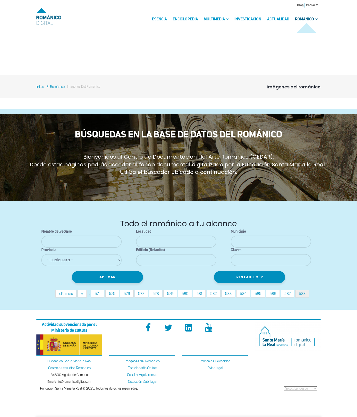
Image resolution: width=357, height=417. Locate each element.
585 (260, 294)
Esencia (159, 19)
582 (215, 294)
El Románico (55, 87)
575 (114, 294)
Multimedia (215, 19)
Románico (305, 19)
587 (289, 294)
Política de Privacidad (214, 361)
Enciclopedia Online (142, 368)
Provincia (48, 250)
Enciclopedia (185, 19)
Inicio (40, 87)
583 (230, 294)
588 (304, 295)
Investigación (247, 19)
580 (187, 294)
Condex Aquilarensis (142, 375)
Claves (236, 250)
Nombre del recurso (56, 232)
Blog (300, 5)
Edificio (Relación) (150, 250)
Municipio (238, 232)
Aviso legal (215, 368)
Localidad (143, 232)
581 (201, 294)
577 (143, 294)
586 (275, 294)
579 (172, 294)
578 (157, 294)
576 (129, 294)
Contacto (312, 5)
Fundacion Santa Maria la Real (69, 361)
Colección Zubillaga (142, 381)
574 (99, 294)
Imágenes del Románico (142, 361)
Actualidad (278, 19)
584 (245, 294)
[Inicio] (57, 16)
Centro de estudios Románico (69, 368)
